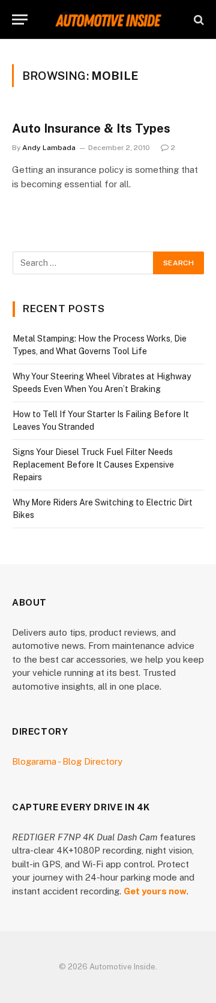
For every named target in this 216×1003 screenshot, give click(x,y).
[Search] (197, 19)
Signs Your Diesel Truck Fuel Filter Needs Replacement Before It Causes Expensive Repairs (93, 464)
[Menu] (20, 19)
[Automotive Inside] (108, 19)
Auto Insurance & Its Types (91, 128)
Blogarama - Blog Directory (67, 761)
